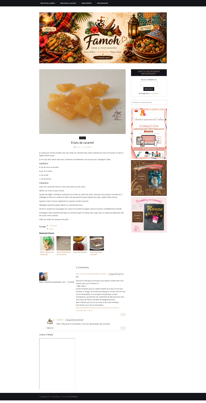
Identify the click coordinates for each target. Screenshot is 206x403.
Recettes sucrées (68, 3)
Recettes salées (48, 3)
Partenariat (102, 3)
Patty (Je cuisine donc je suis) (91, 274)
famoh (60, 320)
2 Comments (87, 147)
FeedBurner (154, 93)
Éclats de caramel (82, 143)
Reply (123, 314)
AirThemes (73, 396)
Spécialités (87, 3)
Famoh (78, 147)
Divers (82, 138)
